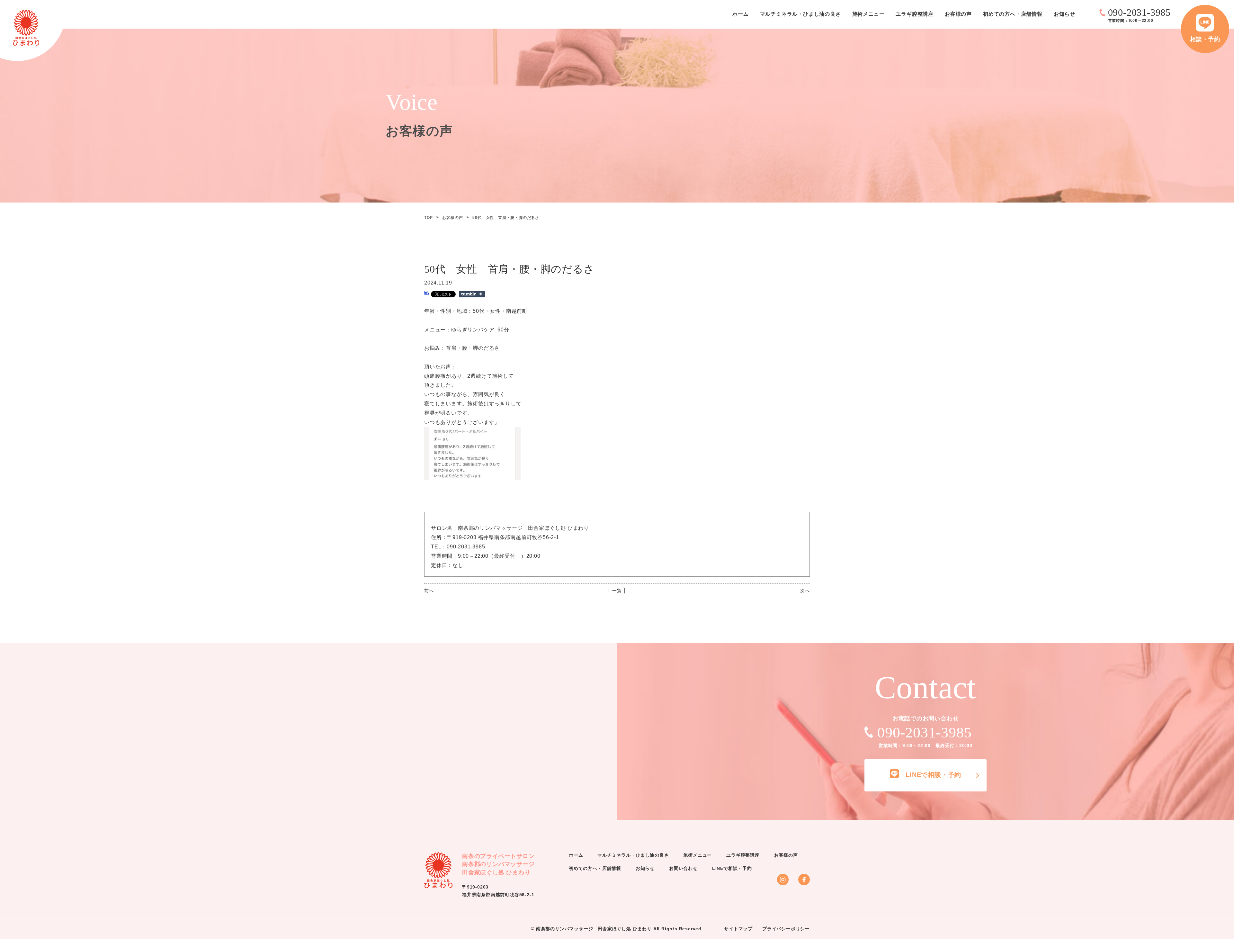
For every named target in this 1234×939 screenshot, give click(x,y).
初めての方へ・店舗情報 (1012, 14)
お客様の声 (958, 14)
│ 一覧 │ (617, 590)
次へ (805, 590)
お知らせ (1064, 14)
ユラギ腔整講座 (915, 14)
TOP (428, 217)
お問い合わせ (683, 868)
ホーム (740, 14)
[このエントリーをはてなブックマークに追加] (426, 293)
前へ (429, 590)
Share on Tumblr (472, 294)
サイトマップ (738, 928)
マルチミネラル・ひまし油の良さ (800, 14)
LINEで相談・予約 (732, 868)
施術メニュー (868, 14)
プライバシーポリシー (786, 928)
